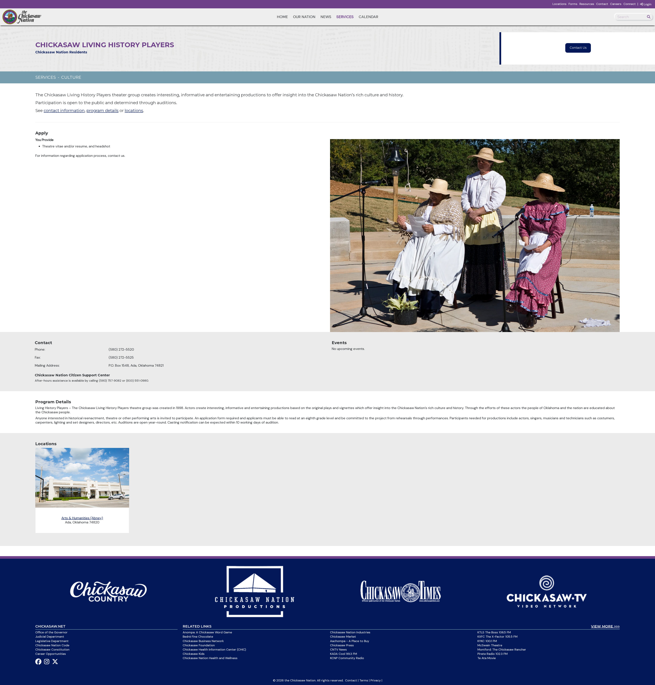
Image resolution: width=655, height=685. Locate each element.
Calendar (368, 16)
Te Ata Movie (486, 658)
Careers (615, 4)
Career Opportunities (50, 654)
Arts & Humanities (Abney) (82, 518)
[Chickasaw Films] (254, 591)
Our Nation (304, 16)
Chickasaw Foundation (199, 645)
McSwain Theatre (489, 645)
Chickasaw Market (343, 637)
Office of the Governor (51, 632)
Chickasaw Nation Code (52, 645)
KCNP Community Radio (347, 658)
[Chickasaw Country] (108, 591)
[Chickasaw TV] (546, 591)
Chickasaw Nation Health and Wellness (210, 658)
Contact (602, 4)
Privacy (375, 680)
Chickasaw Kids (194, 654)
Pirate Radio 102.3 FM (492, 654)
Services (345, 16)
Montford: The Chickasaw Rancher (501, 650)
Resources (586, 4)
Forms (573, 4)
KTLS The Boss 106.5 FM (494, 632)
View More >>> (605, 626)
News (326, 16)
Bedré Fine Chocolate (198, 637)
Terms (363, 680)
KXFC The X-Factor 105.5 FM (497, 637)
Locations (559, 4)
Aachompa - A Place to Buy (349, 641)
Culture (71, 77)
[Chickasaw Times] (400, 591)
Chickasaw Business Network (203, 641)
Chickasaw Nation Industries (350, 632)
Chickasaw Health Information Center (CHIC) (214, 650)
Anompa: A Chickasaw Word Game (207, 632)
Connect (629, 4)
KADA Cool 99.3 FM (343, 654)
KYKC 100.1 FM (487, 641)
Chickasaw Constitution (52, 650)
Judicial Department (49, 637)
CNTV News (338, 650)
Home (282, 16)
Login (647, 4)
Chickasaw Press (342, 645)
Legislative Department (52, 641)
